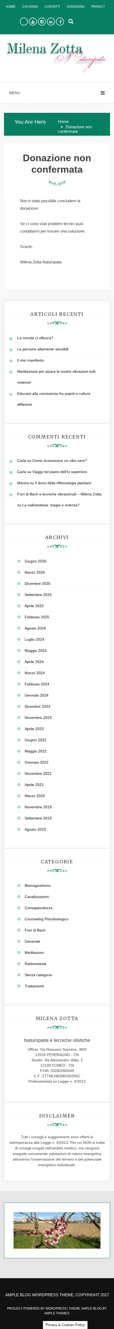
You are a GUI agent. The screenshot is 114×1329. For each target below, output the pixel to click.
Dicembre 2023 (37, 706)
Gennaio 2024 (37, 695)
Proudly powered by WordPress (37, 1308)
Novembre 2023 (38, 717)
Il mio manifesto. (31, 360)
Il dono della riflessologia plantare (63, 483)
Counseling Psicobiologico (46, 919)
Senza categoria (38, 975)
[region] (57, 1230)
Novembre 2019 (38, 807)
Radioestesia (35, 964)
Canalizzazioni (37, 897)
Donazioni (75, 7)
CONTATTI (52, 7)
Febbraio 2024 (37, 684)
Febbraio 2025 (37, 617)
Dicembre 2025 (37, 583)
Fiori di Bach (35, 930)
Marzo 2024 (35, 673)
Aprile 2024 (34, 662)
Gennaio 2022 (37, 762)
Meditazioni (34, 952)
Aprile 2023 (34, 729)
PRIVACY (98, 7)
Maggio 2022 (36, 751)
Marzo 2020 (35, 796)
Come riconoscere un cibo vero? (59, 460)
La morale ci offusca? (35, 338)
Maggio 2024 (36, 650)
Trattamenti (34, 986)
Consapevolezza (38, 908)
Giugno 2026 (35, 561)
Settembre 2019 (38, 818)
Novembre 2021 (38, 773)
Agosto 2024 (35, 628)
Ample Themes (56, 1313)
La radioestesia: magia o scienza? (51, 505)
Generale (32, 941)
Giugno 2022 (35, 740)
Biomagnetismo (38, 885)
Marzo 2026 (35, 572)
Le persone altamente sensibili (42, 349)
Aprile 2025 (34, 606)
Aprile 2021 (34, 785)
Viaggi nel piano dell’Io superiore (59, 472)
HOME (10, 7)
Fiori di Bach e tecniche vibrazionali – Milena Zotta (59, 494)
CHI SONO (30, 7)
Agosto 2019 (35, 829)
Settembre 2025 (38, 595)
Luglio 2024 (34, 639)
